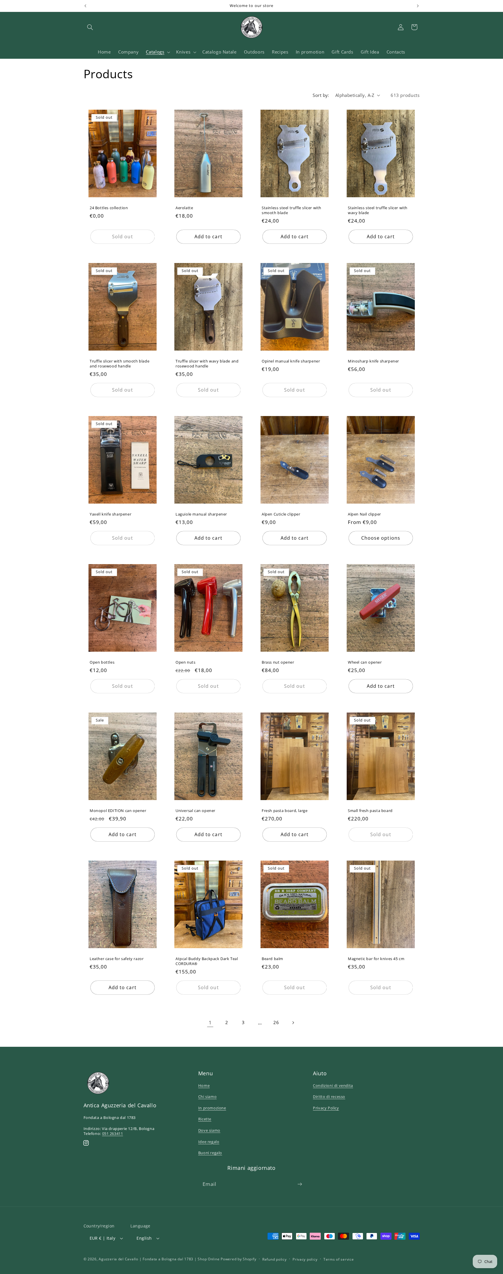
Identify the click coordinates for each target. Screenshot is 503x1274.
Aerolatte (184, 208)
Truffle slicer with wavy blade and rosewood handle (207, 364)
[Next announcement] (417, 6)
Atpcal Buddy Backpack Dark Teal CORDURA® (207, 961)
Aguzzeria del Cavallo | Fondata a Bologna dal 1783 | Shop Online (159, 1259)
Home (204, 1085)
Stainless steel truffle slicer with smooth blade (291, 211)
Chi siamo (207, 1096)
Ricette (204, 1119)
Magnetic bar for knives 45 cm (376, 958)
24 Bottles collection (109, 208)
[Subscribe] (300, 1184)
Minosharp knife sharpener (373, 361)
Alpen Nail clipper (364, 514)
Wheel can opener (365, 662)
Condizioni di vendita (333, 1085)
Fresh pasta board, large (284, 810)
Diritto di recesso (329, 1096)
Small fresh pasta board (370, 810)
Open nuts (185, 662)
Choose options (380, 538)
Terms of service (338, 1259)
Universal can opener (195, 810)
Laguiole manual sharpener (201, 514)
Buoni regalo (210, 1152)
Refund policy (274, 1259)
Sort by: (321, 95)
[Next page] (293, 1022)
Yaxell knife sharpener (110, 514)
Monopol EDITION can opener (118, 810)
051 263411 (112, 1133)
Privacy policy (305, 1259)
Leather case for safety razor (117, 958)
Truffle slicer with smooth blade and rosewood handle (119, 364)
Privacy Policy (326, 1107)
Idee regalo (208, 1141)
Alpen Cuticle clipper (281, 514)
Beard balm (272, 958)
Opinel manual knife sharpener (291, 361)
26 (276, 1022)
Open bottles (102, 662)
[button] (90, 27)
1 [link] (210, 1022)
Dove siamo (209, 1130)
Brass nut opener (278, 662)
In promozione (212, 1107)
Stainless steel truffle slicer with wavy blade (378, 211)
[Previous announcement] (85, 6)
